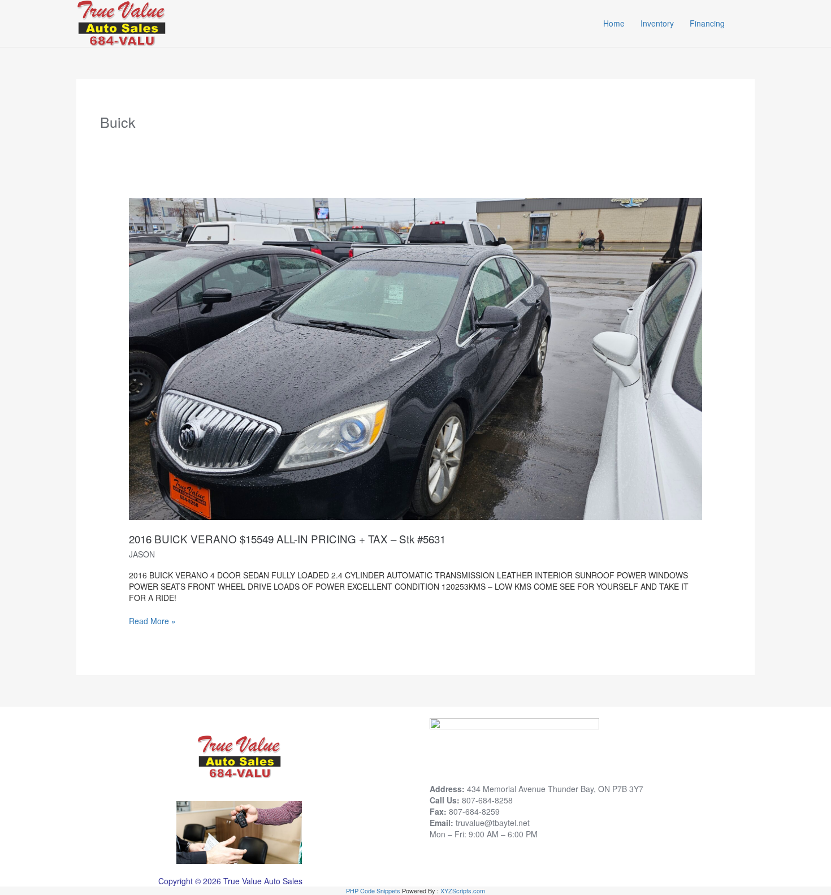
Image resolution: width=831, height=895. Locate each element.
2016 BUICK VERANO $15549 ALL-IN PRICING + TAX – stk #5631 (287, 538)
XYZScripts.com (462, 890)
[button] (749, 23)
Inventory (657, 23)
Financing (707, 23)
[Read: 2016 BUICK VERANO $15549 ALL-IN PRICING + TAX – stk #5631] (415, 358)
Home (614, 23)
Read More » (152, 620)
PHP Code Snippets (373, 890)
